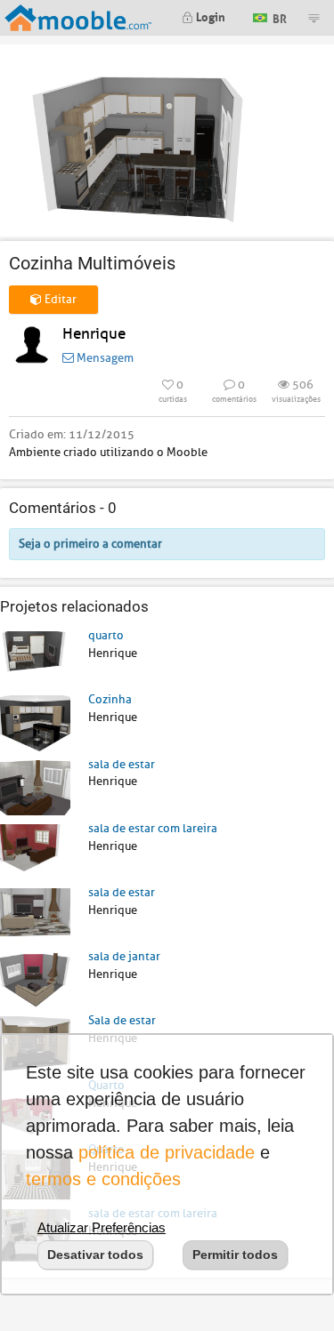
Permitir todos (235, 1254)
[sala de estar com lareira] (35, 850)
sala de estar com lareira (152, 828)
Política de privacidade (166, 1152)
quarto (106, 635)
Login (209, 15)
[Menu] (313, 18)
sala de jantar (124, 956)
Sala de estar (122, 1020)
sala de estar (121, 764)
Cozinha (110, 699)
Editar (59, 299)
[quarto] (35, 658)
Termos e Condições (103, 1179)
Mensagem (104, 357)
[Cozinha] (35, 722)
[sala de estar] (35, 786)
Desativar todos (95, 1254)
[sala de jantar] (35, 979)
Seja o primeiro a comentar (90, 543)
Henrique (94, 334)
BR (278, 16)
